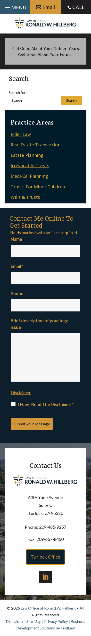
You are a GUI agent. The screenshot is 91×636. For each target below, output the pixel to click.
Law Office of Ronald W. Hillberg (48, 608)
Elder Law (21, 134)
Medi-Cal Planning (29, 176)
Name (16, 239)
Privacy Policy (56, 621)
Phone (17, 293)
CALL (78, 7)
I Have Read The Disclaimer (46, 404)
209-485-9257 (52, 527)
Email (17, 266)
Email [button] (48, 7)
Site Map (33, 621)
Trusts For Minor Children (38, 187)
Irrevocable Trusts (30, 165)
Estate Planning (27, 155)
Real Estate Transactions (37, 145)
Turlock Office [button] (45, 557)
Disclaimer (21, 392)
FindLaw (68, 628)
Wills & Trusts (25, 197)
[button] (15, 6)
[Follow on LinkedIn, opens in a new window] (45, 577)
